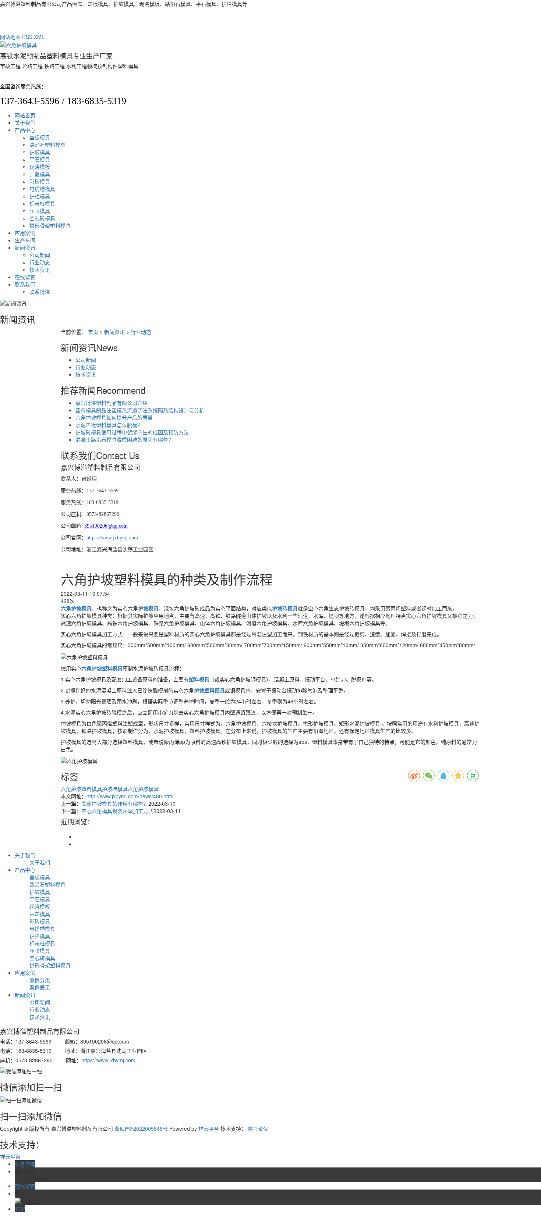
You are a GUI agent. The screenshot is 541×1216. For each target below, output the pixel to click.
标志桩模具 (42, 203)
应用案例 (25, 232)
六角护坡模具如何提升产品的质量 (114, 417)
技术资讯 (39, 269)
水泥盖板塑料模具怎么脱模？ (108, 424)
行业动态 (39, 262)
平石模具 (39, 159)
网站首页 (25, 115)
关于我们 (25, 122)
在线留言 (25, 277)
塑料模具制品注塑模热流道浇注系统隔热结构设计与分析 (139, 410)
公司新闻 (39, 254)
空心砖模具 (42, 218)
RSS (27, 36)
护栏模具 (39, 196)
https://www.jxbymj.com (108, 1060)
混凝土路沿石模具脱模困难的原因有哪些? (123, 439)
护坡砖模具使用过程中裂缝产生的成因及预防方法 (132, 432)
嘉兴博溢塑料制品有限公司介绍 (111, 402)
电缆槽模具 (42, 188)
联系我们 (25, 284)
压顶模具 (39, 210)
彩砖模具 (39, 181)
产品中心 (25, 129)
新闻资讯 (25, 247)
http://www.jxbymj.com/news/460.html (129, 796)
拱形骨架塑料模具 (50, 225)
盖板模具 (39, 137)
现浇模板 (39, 166)
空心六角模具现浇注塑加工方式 (117, 810)
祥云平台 (208, 1128)
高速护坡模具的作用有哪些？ (114, 803)
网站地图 (10, 36)
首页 (93, 331)
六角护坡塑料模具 (81, 788)
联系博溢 (39, 291)
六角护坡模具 (143, 788)
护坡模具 (39, 152)
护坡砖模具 (115, 788)
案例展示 (39, 987)
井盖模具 (39, 174)
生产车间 (25, 240)
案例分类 (39, 980)
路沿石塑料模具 (47, 144)
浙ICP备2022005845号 (141, 1128)
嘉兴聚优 (258, 1128)
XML (39, 36)
